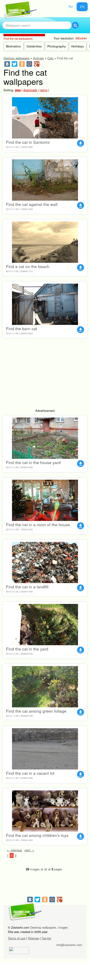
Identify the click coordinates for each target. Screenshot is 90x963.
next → (29, 850)
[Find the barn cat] (45, 304)
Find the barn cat (21, 328)
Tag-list (46, 938)
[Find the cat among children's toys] (45, 811)
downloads (30, 90)
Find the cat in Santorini (28, 142)
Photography (56, 46)
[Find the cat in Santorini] (45, 117)
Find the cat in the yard (27, 649)
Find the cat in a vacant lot (30, 773)
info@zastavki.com (69, 945)
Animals (38, 58)
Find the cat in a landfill (27, 586)
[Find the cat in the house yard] (45, 438)
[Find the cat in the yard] (45, 624)
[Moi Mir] (29, 64)
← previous (14, 850)
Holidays (77, 46)
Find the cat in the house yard (33, 462)
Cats (50, 58)
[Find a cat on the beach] (45, 242)
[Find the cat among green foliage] (45, 686)
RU (71, 6)
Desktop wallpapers (16, 58)
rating (43, 90)
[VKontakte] (7, 64)
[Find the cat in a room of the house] (45, 500)
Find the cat (65, 58)
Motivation (13, 46)
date (18, 90)
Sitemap (33, 938)
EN (82, 6)
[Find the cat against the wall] (45, 180)
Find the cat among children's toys (37, 835)
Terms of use (16, 938)
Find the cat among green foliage (36, 711)
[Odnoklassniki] (22, 64)
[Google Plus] (36, 64)
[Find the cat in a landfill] (45, 562)
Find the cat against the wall (31, 204)
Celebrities (34, 46)
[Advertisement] (45, 375)
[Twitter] (14, 64)
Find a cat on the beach (27, 266)
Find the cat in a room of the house (38, 524)
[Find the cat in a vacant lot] (45, 748)
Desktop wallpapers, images (49, 927)
